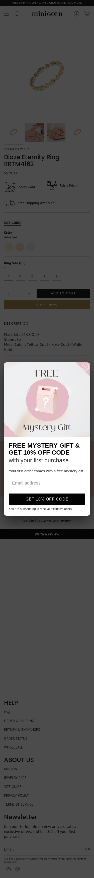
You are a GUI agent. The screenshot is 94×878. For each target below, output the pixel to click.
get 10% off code (47, 499)
